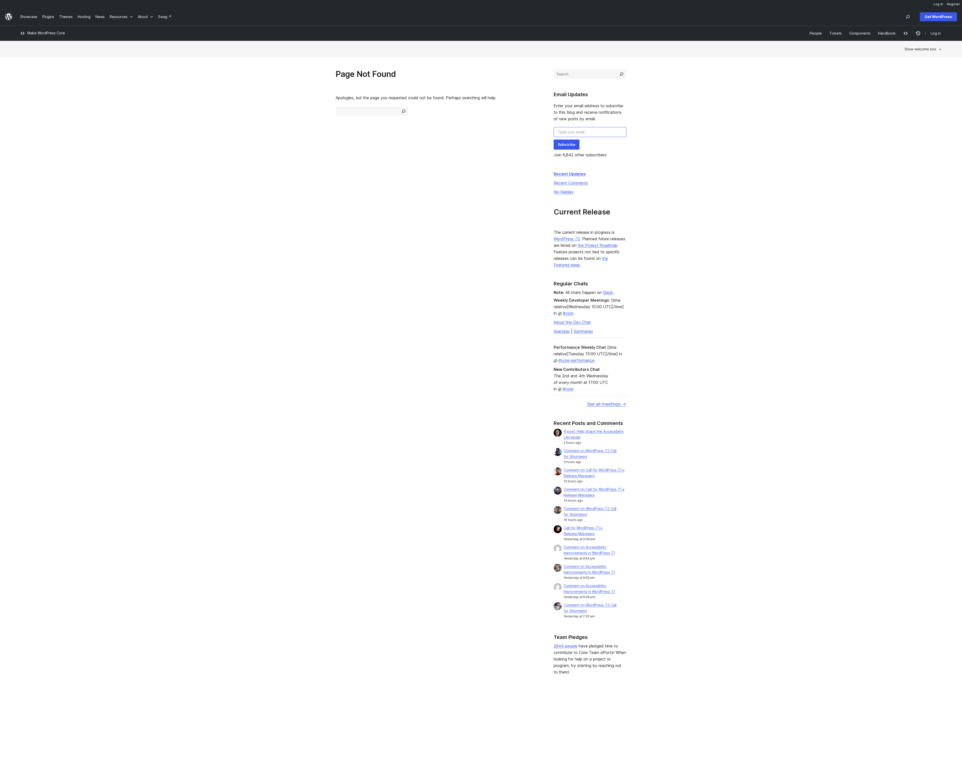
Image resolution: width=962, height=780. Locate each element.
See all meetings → (606, 404)
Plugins (211, 724)
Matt (767, 716)
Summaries (583, 331)
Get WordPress (938, 17)
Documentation (403, 716)
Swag (583, 732)
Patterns (212, 732)
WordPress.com (777, 708)
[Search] (621, 74)
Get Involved (587, 708)
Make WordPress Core (46, 33)
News (24, 716)
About (25, 708)
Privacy (26, 732)
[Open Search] (908, 17)
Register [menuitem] (953, 4)
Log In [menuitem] (938, 4)
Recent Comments (571, 182)
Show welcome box (920, 49)
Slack (608, 292)
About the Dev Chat (572, 322)
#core (568, 313)
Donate (584, 724)
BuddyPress (774, 732)
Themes (212, 716)
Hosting (26, 724)
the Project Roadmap (597, 245)
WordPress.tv (404, 732)
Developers (400, 724)
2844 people (565, 645)
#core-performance (576, 360)
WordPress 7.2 (567, 238)
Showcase (214, 708)
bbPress (771, 724)
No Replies (563, 191)
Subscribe (566, 144)
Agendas (562, 331)
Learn (395, 708)
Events (581, 716)
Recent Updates (570, 173)
